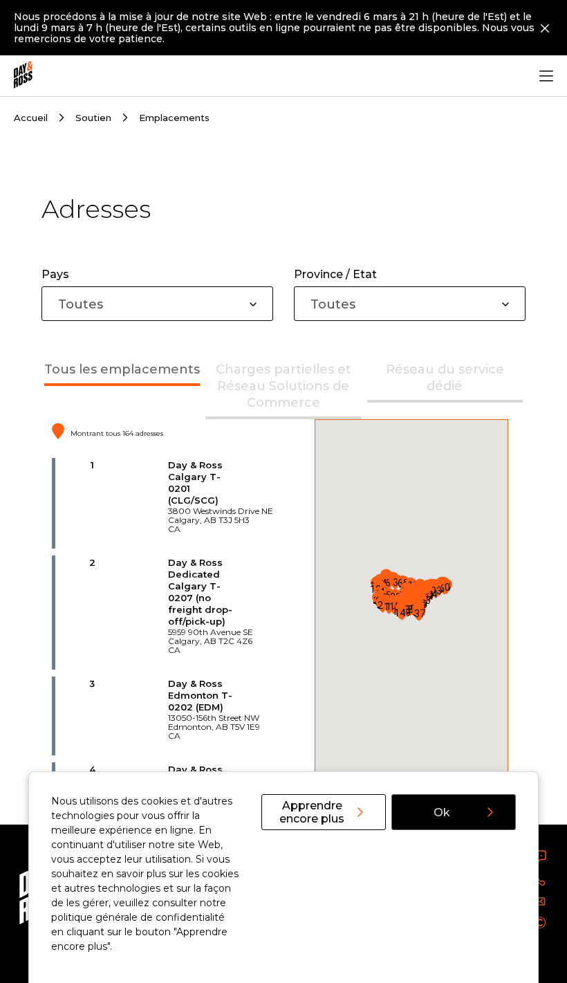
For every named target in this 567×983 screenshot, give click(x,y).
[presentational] (253, 304)
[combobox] (157, 303)
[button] (419, 613)
